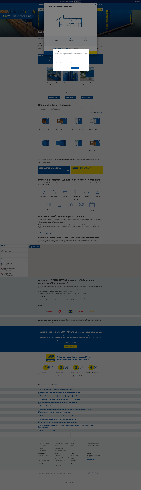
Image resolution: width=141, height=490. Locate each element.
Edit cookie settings (66, 67)
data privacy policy (67, 61)
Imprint (56, 64)
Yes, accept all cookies (75, 67)
